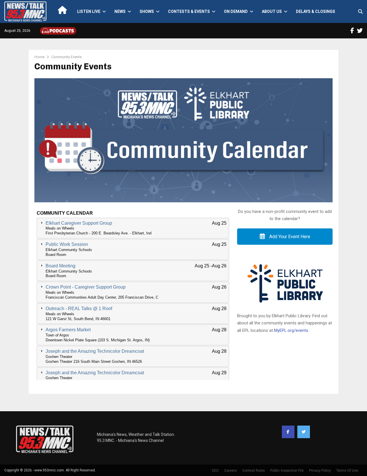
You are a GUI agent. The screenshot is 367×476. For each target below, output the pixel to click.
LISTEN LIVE (88, 11)
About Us (272, 11)
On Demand (236, 11)
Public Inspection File (287, 471)
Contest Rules (253, 471)
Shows (147, 11)
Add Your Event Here (289, 236)
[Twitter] (303, 432)
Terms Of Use (347, 471)
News (120, 11)
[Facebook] (288, 432)
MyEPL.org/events (291, 330)
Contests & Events (189, 11)
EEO (215, 471)
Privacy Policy (320, 471)
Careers (230, 471)
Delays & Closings (315, 11)
